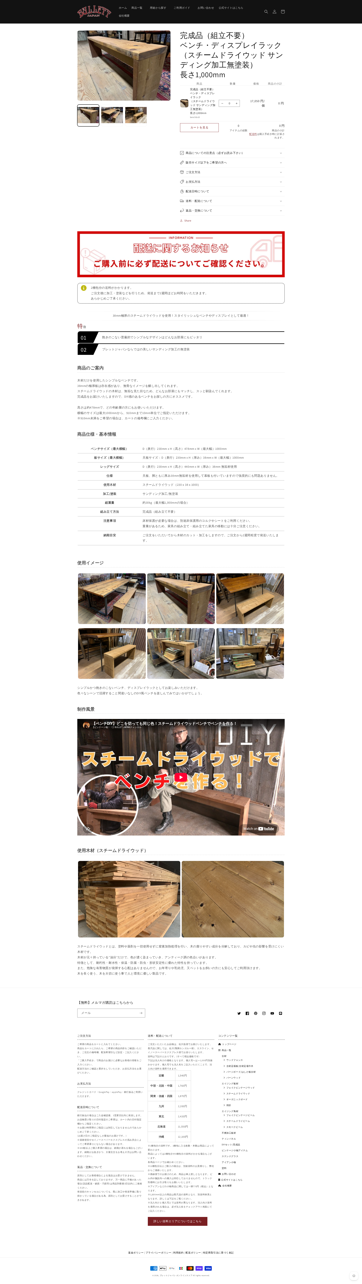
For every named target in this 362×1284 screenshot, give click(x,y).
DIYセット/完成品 (231, 1144)
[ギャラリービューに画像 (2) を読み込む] (112, 115)
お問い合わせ (229, 1173)
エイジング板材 (230, 1083)
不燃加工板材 (229, 1132)
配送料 (253, 134)
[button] (138, 8)
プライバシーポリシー (158, 1252)
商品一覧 (226, 1050)
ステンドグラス (230, 1156)
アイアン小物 (229, 1162)
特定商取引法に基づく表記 (218, 1252)
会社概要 (227, 1185)
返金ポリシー (136, 1252)
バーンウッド (233, 1077)
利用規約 (178, 1252)
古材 (224, 1056)
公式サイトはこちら (231, 1179)
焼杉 (228, 1105)
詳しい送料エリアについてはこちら (177, 1221)
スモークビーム (234, 1127)
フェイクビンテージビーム (240, 1115)
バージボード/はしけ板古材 (241, 1071)
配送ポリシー (193, 1252)
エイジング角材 (230, 1111)
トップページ (229, 1044)
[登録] (141, 1013)
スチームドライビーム (238, 1121)
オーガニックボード (237, 1099)
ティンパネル (229, 1138)
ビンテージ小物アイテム (235, 1150)
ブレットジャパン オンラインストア (176, 1275)
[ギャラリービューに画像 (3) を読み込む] (136, 115)
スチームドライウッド (238, 1093)
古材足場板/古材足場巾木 (239, 1066)
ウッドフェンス (234, 1060)
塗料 (224, 1168)
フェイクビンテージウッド (240, 1087)
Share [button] (187, 220)
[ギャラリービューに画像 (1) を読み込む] (88, 115)
